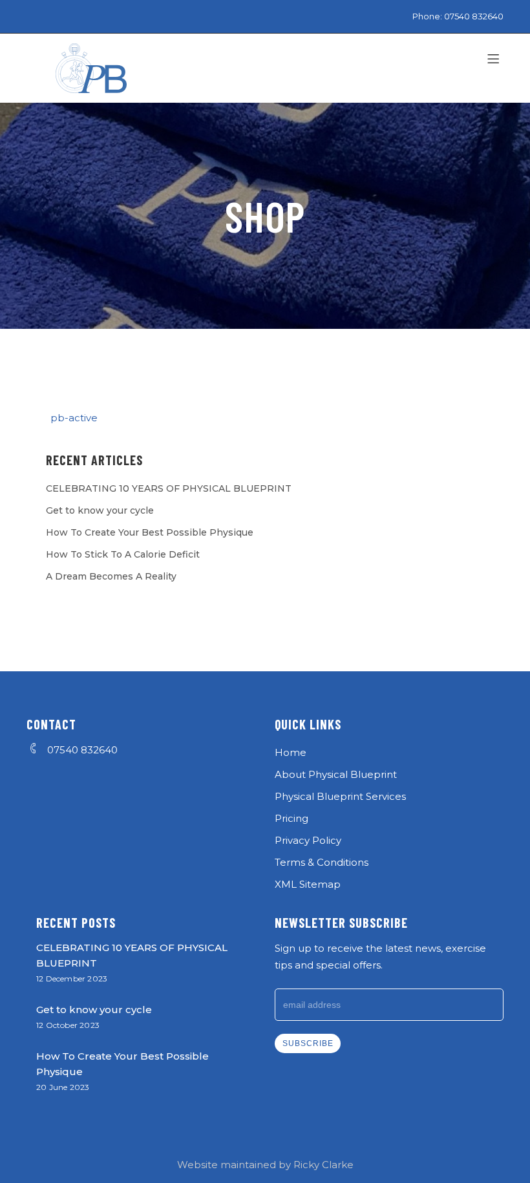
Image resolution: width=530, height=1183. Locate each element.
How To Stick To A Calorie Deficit (123, 554)
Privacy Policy (308, 840)
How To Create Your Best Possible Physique (149, 532)
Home (290, 752)
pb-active (74, 418)
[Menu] (495, 59)
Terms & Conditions (321, 862)
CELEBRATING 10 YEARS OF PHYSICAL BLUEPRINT (169, 488)
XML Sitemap (308, 884)
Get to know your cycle (100, 510)
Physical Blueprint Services (340, 796)
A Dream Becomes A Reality (111, 576)
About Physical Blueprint (336, 774)
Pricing (291, 818)
